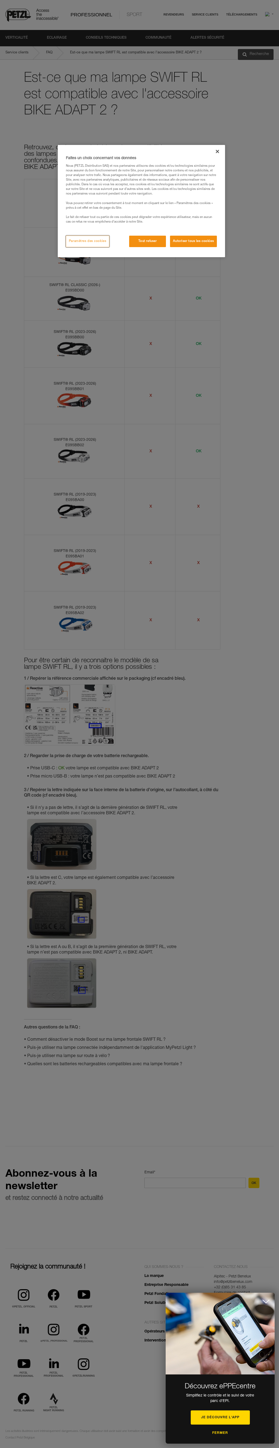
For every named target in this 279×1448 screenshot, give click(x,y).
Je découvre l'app (220, 1417)
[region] (141, 201)
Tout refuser (147, 241)
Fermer (220, 1433)
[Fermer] (217, 151)
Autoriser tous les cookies (193, 241)
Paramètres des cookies (88, 241)
